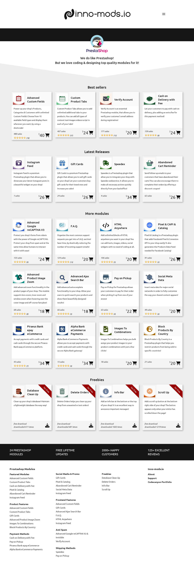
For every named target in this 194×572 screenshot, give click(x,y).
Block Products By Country (22, 527)
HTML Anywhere (64, 519)
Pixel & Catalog (17, 489)
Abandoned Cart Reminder (22, 493)
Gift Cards (14, 515)
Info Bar (106, 485)
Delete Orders (108, 481)
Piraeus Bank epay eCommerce (24, 545)
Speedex (60, 551)
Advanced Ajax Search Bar (68, 511)
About (151, 474)
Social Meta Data (64, 489)
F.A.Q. (59, 515)
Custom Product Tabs (20, 482)
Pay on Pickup (16, 541)
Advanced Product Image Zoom (25, 519)
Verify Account (63, 541)
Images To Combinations (21, 523)
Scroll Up (106, 489)
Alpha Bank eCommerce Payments (26, 549)
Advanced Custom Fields (21, 478)
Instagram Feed (17, 497)
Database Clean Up (111, 477)
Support (152, 478)
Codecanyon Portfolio (160, 481)
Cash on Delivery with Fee (22, 485)
